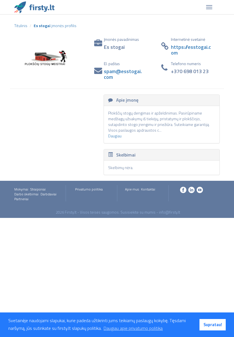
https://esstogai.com (191, 50)
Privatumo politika (89, 189)
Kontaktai (148, 189)
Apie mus (132, 189)
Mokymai (21, 189)
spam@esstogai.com (123, 74)
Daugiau (115, 136)
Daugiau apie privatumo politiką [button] (133, 328)
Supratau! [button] (212, 325)
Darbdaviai (49, 194)
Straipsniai (38, 189)
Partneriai (21, 199)
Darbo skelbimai (26, 194)
